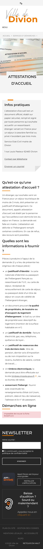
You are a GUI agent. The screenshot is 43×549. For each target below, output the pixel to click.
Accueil (6, 36)
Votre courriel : (8, 440)
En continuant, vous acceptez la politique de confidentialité (17, 452)
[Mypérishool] (21, 3)
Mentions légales (12, 533)
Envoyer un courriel (14, 166)
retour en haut (31, 543)
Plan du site (8, 528)
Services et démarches (24, 36)
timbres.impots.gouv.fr (23, 376)
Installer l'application (29, 482)
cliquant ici (24, 514)
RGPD (20, 538)
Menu (5, 27)
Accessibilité (31, 533)
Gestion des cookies (28, 528)
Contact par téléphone (15, 159)
